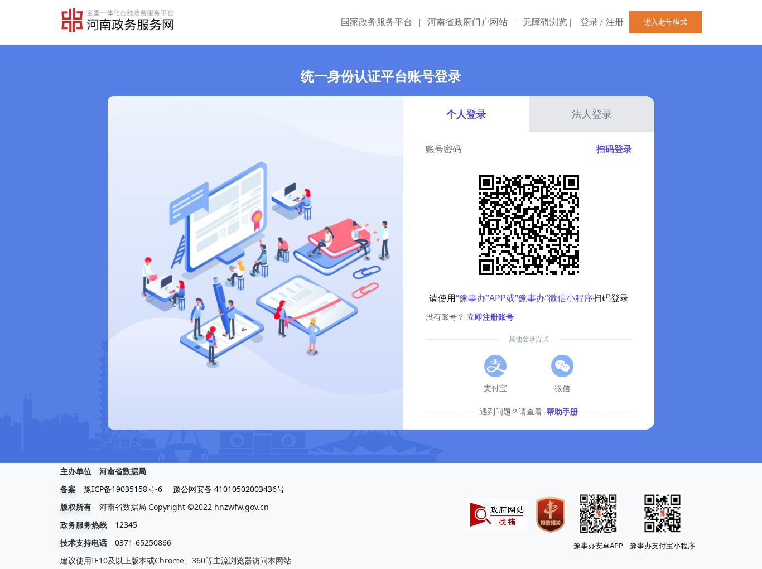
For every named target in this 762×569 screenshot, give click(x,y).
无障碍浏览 (547, 22)
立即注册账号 (490, 316)
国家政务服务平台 (376, 22)
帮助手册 (562, 411)
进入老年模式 (665, 22)
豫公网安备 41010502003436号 (228, 489)
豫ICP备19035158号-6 (123, 489)
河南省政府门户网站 (467, 22)
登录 (589, 22)
